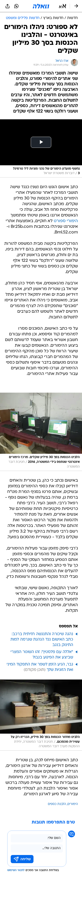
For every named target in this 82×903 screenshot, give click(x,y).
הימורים (72, 804)
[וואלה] (41, 6)
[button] (62, 6)
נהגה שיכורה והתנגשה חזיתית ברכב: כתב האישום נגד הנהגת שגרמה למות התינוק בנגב (41, 639)
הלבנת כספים (57, 804)
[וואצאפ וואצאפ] (16, 6)
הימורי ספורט (66, 221)
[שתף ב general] (7, 6)
